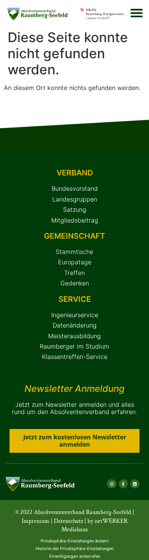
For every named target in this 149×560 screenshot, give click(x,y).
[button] (136, 13)
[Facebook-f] (123, 483)
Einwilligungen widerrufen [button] (74, 556)
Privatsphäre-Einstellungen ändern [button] (74, 541)
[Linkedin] (134, 483)
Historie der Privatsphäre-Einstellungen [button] (74, 548)
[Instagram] (111, 483)
